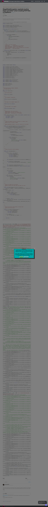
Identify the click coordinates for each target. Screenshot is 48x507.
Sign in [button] (42, 1)
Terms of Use (27, 254)
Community (32, 1)
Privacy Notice (22, 254)
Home (5, 1)
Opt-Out (29, 255)
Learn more (25, 252)
